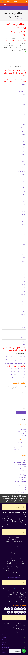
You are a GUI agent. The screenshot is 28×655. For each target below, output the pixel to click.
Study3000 (4, 637)
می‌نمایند (7, 356)
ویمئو (11, 588)
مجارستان (23, 314)
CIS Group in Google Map (14, 577)
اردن (24, 104)
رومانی (23, 211)
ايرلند (24, 144)
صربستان (23, 241)
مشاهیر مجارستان (22, 431)
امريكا (24, 98)
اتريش (23, 101)
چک (24, 198)
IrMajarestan (5, 640)
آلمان (24, 94)
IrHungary (4, 642)
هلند (24, 331)
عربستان (23, 248)
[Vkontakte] (21, 612)
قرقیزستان (23, 268)
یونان (24, 344)
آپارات (14, 588)
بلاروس (23, 161)
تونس (23, 194)
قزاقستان (23, 271)
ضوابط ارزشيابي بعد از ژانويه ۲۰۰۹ (18, 371)
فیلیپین (23, 261)
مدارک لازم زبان (22, 485)
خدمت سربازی (23, 473)
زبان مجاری (23, 436)
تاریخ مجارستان (22, 429)
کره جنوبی (23, 284)
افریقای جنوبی (22, 91)
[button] (5, 4)
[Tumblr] (18, 612)
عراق (24, 244)
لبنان (24, 298)
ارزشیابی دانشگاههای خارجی (20, 462)
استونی (23, 118)
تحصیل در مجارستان (17, 447)
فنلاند (24, 258)
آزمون (25, 458)
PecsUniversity (5, 647)
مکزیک (23, 321)
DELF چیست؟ (18, 443)
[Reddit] (11, 612)
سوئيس (23, 234)
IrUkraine (4, 650)
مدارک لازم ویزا (23, 490)
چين (24, 201)
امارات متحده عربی (21, 128)
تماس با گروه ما (22, 468)
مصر (24, 318)
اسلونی (23, 124)
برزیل (24, 158)
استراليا (23, 114)
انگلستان (23, 134)
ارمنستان (23, 108)
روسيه (24, 208)
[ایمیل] (24, 608)
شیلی (24, 238)
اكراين (24, 138)
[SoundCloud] (15, 612)
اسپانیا (23, 121)
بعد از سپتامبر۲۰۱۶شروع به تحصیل (17, 356)
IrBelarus (4, 652)
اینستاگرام (6, 588)
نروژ (24, 324)
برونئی (23, 154)
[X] (18, 608)
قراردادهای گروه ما (22, 479)
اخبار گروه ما (23, 460)
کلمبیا (24, 288)
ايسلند (23, 148)
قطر (24, 274)
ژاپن (24, 218)
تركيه (24, 191)
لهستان (23, 304)
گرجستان (23, 294)
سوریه (24, 228)
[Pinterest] (24, 612)
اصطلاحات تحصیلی (22, 464)
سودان (23, 224)
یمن (24, 341)
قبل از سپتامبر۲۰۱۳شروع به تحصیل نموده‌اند (15, 363)
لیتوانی (23, 308)
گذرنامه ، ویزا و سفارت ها (20, 481)
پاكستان (23, 174)
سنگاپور (23, 221)
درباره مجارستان (22, 477)
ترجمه (25, 466)
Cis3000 (3, 635)
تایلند (24, 184)
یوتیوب (18, 588)
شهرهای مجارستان (22, 433)
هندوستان (23, 334)
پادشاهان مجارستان (21, 427)
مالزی (24, 311)
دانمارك (23, 204)
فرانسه (23, 254)
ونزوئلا (23, 328)
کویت (24, 291)
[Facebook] (2, 1)
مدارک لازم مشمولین (21, 488)
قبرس (24, 264)
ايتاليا (24, 141)
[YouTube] (11, 608)
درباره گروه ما (23, 475)
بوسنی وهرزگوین (21, 171)
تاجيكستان (22, 181)
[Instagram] (5, 608)
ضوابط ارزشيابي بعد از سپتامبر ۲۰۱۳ (18, 368)
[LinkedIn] (15, 608)
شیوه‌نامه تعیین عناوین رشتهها (19, 378)
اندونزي (23, 131)
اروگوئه (23, 111)
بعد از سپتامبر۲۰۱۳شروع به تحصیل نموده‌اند (15, 360)
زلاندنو (23, 214)
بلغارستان (23, 168)
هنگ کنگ (23, 338)
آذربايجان (23, 84)
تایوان (24, 188)
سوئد (24, 231)
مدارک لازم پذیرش (22, 483)
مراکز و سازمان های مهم (20, 492)
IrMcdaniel (4, 645)
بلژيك (24, 164)
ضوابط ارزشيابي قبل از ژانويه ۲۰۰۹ (18, 375)
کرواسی (23, 281)
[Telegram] (8, 612)
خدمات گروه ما (23, 471)
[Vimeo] (8, 608)
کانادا (24, 278)
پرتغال (23, 178)
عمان (24, 251)
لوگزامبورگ (22, 301)
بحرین (23, 151)
